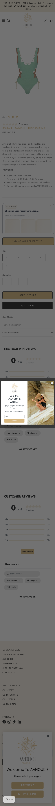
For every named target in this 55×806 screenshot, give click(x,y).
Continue (14, 421)
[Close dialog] (52, 383)
